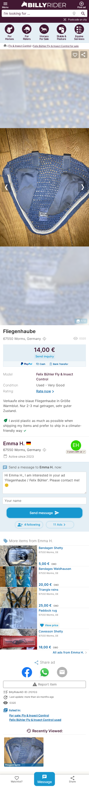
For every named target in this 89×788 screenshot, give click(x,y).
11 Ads (60, 524)
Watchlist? (17, 779)
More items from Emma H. (28, 541)
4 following (29, 524)
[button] (5, 5)
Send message (44, 512)
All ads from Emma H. (70, 652)
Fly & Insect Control (19, 45)
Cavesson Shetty (51, 631)
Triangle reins (48, 589)
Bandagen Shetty (51, 548)
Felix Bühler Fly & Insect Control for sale (56, 46)
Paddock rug (48, 610)
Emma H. (14, 443)
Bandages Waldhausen (55, 568)
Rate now (45, 391)
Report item (44, 684)
